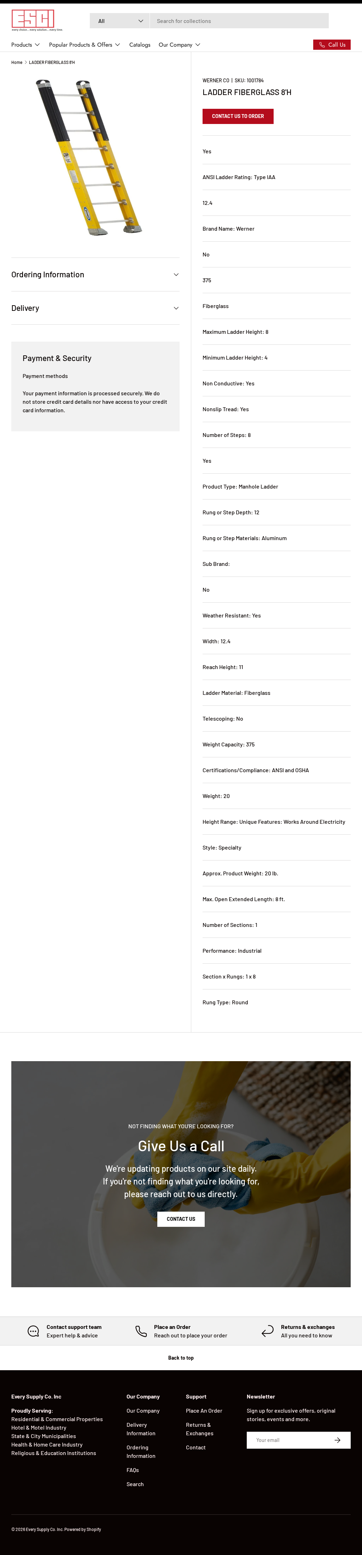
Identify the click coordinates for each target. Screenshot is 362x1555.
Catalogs (139, 45)
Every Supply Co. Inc (44, 1529)
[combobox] (209, 20)
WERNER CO (216, 80)
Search (135, 1483)
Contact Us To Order (238, 116)
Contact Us (181, 1219)
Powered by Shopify (82, 1529)
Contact (196, 1447)
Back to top (181, 1358)
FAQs (133, 1469)
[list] (95, 156)
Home (16, 62)
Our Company (143, 1410)
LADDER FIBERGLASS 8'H (52, 62)
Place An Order (204, 1410)
